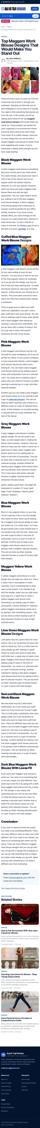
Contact (24, 1086)
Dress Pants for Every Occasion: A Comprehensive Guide (16, 1019)
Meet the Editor (6, 1083)
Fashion (9, 26)
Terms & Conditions (7, 1107)
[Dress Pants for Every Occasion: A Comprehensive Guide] (20, 1001)
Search (35, 9)
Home (3, 26)
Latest (35, 16)
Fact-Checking (6, 1090)
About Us (4, 1079)
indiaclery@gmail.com (18, 877)
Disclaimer (4, 1111)
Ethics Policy (26, 1079)
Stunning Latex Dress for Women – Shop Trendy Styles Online (19, 975)
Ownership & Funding (29, 1083)
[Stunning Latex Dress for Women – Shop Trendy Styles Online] (20, 958)
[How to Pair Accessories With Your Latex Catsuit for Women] (20, 914)
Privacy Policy (5, 1104)
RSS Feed (25, 1090)
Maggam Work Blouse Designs (15, 888)
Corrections (5, 1093)
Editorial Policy (6, 1086)
